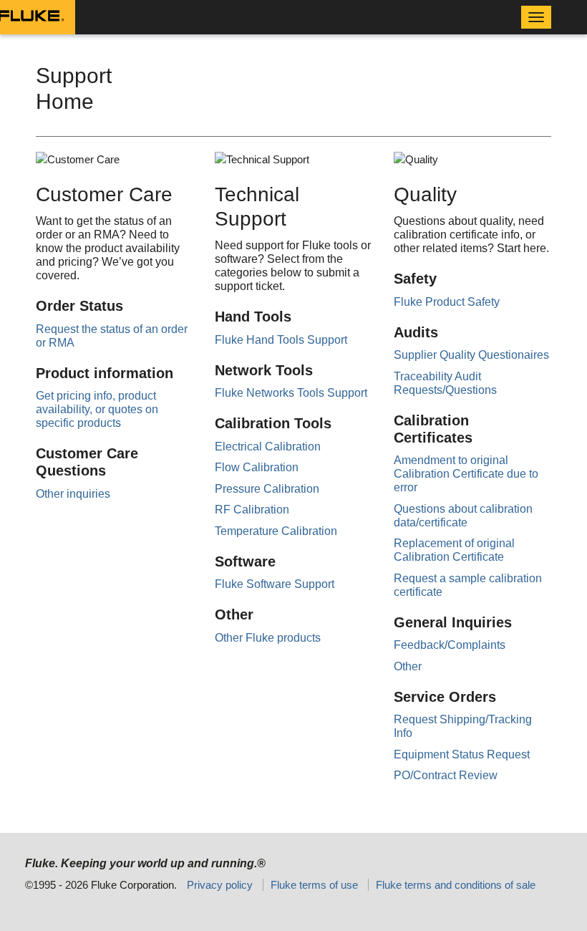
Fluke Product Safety (447, 302)
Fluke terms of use (314, 885)
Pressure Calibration (267, 489)
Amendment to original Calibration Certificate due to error (466, 473)
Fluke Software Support (274, 584)
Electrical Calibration (268, 446)
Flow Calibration (257, 467)
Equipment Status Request (462, 754)
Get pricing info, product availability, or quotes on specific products (97, 409)
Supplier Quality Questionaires (471, 355)
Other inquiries (73, 494)
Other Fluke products (268, 638)
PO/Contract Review (446, 775)
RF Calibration (252, 509)
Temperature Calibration (276, 531)
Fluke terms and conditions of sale (455, 885)
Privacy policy (220, 885)
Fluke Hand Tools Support (281, 340)
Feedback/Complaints (449, 645)
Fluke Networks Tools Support (291, 393)
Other (408, 666)
